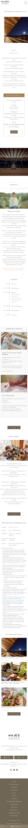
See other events (14, 713)
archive (14, 792)
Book (14, 132)
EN (12, 820)
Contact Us (14, 798)
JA (10, 820)
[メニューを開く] (25, 2)
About (14, 781)
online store (14, 807)
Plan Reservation (14, 784)
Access (14, 795)
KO (15, 820)
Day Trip (8, 757)
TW (18, 820)
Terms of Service (14, 810)
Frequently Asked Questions (14, 801)
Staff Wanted (13, 804)
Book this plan (16, 826)
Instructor (14, 787)
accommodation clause (14, 812)
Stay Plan (21, 757)
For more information (7, 370)
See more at (14, 166)
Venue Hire (14, 790)
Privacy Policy (14, 815)
